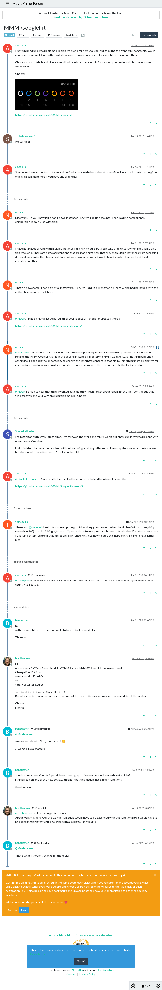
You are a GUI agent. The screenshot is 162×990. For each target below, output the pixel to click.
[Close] (155, 875)
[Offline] (9, 660)
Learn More (37, 954)
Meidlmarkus (22, 658)
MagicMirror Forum (27, 3)
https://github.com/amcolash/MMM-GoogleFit (43, 115)
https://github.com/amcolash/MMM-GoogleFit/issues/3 (49, 326)
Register (12, 910)
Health (11, 35)
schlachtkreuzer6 (25, 136)
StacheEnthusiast (25, 431)
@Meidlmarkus (41, 728)
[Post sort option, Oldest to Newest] (133, 35)
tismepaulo (21, 521)
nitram (19, 212)
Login (24, 910)
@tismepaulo (38, 575)
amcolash (20, 45)
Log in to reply (149, 35)
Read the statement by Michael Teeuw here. (81, 17)
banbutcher (22, 620)
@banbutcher (42, 808)
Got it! (81, 961)
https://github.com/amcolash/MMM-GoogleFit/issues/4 (49, 486)
